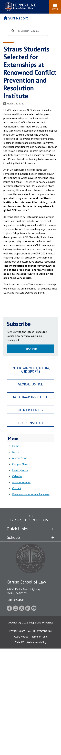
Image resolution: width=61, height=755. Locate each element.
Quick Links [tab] (17, 529)
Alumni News (19, 458)
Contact (16, 488)
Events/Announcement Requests (30, 494)
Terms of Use (39, 636)
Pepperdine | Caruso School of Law (20, 4)
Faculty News (20, 470)
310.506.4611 (16, 600)
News (15, 452)
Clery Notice (21, 636)
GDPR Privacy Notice (40, 630)
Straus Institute (30, 423)
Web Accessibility (36, 642)
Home (15, 446)
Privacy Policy (17, 630)
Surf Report (18, 18)
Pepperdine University (41, 622)
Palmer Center (31, 410)
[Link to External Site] (30, 520)
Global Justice (30, 384)
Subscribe (30, 349)
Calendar (17, 476)
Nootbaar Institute (30, 397)
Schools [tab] (14, 537)
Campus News (20, 464)
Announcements (21, 482)
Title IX (19, 642)
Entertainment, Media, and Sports (30, 369)
